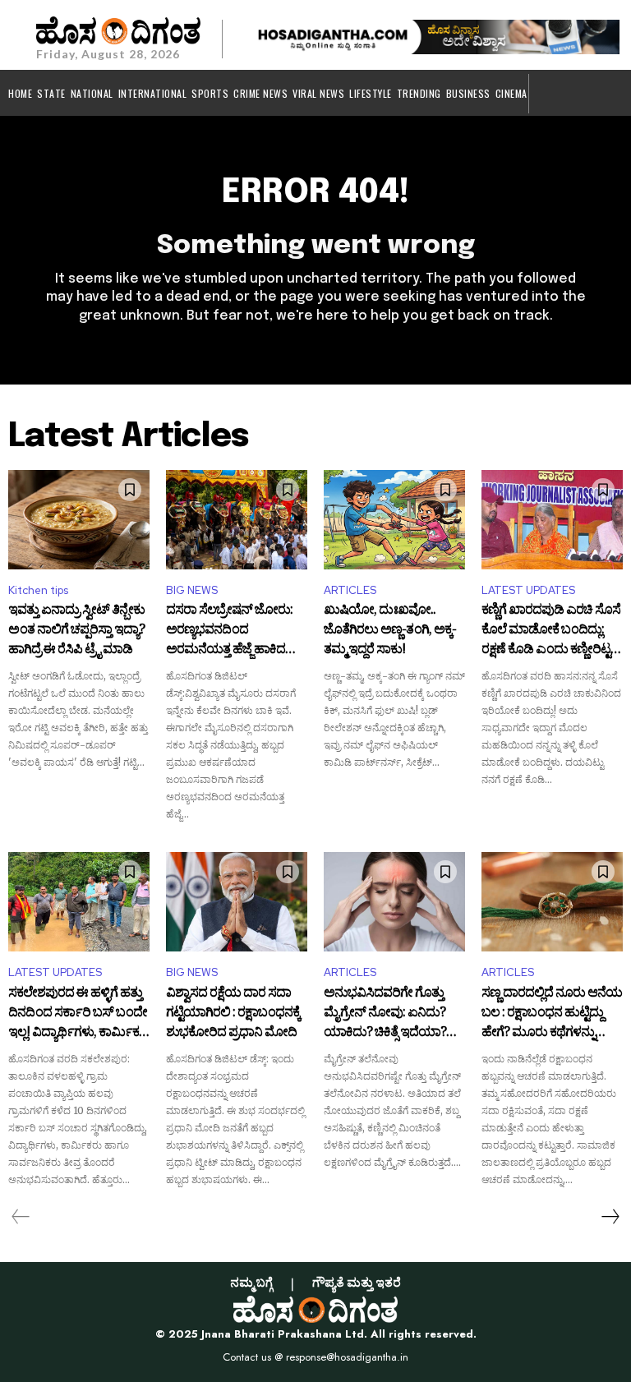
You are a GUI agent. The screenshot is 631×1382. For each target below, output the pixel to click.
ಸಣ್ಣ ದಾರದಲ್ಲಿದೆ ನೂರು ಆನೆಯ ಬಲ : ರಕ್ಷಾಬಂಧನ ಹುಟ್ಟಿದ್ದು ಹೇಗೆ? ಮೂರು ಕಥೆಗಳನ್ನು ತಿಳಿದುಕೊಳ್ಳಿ (551, 1013)
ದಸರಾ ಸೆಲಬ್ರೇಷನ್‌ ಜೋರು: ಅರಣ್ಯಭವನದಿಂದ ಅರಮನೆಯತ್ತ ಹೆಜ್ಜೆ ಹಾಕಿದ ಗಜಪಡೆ (229, 630)
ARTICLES (350, 590)
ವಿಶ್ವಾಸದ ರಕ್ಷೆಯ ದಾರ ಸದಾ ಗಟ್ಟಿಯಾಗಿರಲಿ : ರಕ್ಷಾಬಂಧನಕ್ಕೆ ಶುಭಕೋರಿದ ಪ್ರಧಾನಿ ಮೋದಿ (233, 1013)
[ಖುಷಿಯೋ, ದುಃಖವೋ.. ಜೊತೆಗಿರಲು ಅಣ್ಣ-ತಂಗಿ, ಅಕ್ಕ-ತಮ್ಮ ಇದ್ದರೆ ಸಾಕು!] (394, 519)
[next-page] (609, 1217)
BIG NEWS (192, 590)
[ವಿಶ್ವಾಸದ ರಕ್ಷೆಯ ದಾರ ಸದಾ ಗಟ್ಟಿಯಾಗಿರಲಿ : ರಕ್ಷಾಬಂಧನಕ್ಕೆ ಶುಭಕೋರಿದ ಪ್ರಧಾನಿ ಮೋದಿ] (236, 901)
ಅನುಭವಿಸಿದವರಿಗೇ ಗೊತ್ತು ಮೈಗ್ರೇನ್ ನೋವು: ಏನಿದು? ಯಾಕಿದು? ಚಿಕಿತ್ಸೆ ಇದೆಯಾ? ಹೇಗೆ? (385, 1013)
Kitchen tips (38, 590)
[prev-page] (21, 1217)
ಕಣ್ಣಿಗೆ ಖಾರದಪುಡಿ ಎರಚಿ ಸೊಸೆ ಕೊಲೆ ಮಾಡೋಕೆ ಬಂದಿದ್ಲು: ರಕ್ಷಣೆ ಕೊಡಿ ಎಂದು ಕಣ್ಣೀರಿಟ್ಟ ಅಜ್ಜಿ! (550, 630)
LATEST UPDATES (528, 590)
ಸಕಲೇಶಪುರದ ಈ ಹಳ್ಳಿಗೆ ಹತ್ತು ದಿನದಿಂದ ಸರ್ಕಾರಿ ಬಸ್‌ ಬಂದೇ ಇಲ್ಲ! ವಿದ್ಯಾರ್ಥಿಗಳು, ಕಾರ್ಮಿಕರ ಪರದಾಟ (77, 1013)
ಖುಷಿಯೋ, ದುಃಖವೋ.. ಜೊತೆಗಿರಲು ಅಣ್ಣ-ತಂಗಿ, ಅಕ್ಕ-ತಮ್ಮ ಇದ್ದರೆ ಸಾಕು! (390, 630)
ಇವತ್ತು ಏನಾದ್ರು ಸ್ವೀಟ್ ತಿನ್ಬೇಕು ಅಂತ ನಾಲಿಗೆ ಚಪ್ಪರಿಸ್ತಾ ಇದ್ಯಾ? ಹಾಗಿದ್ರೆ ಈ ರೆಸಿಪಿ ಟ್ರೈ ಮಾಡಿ (76, 630)
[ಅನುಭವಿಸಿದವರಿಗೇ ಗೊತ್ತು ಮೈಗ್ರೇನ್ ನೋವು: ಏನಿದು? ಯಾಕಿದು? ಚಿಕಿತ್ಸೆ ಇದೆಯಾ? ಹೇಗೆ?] (394, 901)
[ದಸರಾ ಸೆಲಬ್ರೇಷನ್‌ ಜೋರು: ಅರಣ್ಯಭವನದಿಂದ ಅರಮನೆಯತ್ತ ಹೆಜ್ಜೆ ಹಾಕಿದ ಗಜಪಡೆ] (236, 519)
